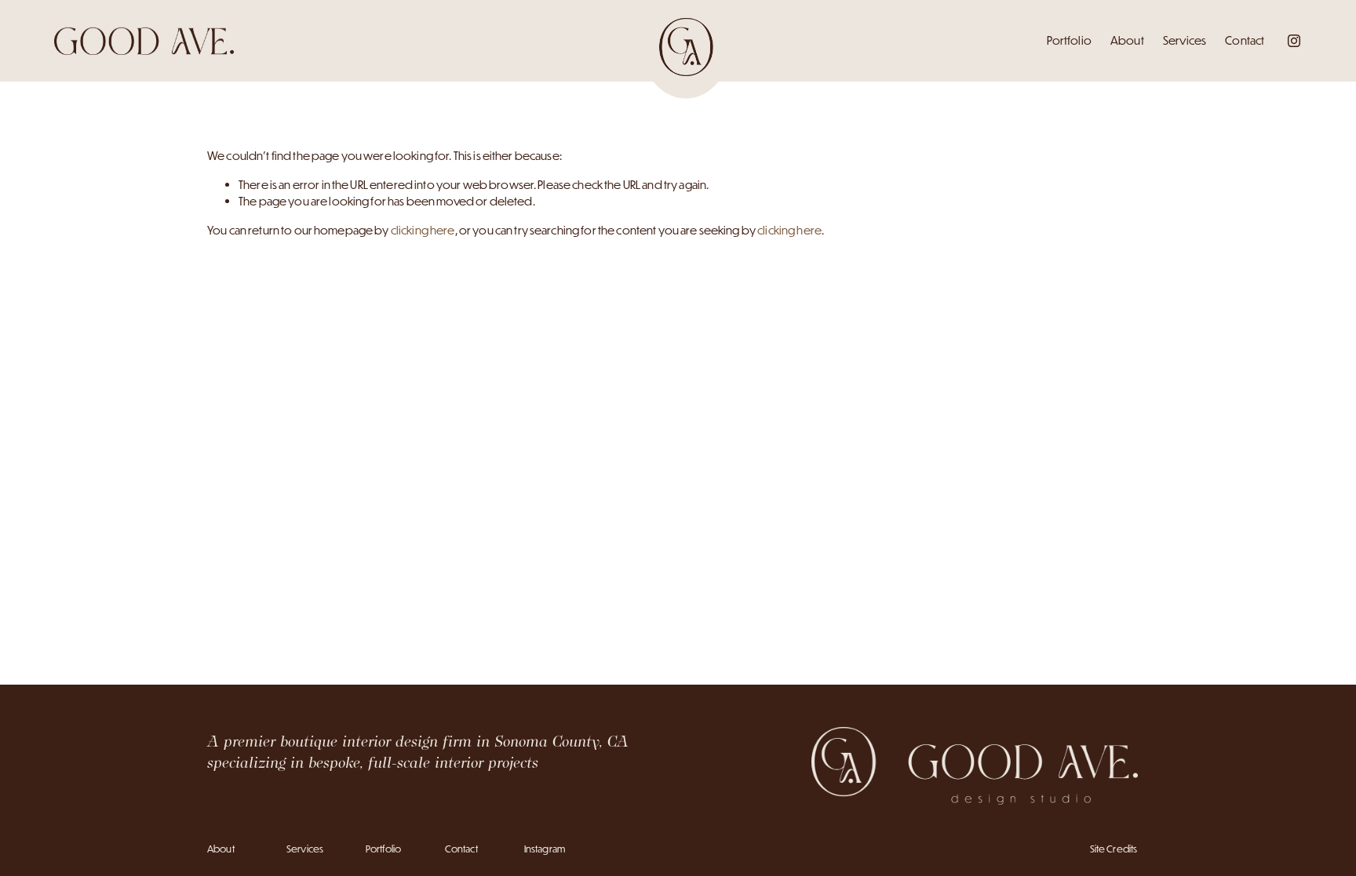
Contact (1244, 40)
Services (1184, 40)
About (1127, 40)
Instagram (544, 848)
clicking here (423, 230)
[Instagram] (1294, 41)
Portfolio (1069, 40)
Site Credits (1114, 848)
